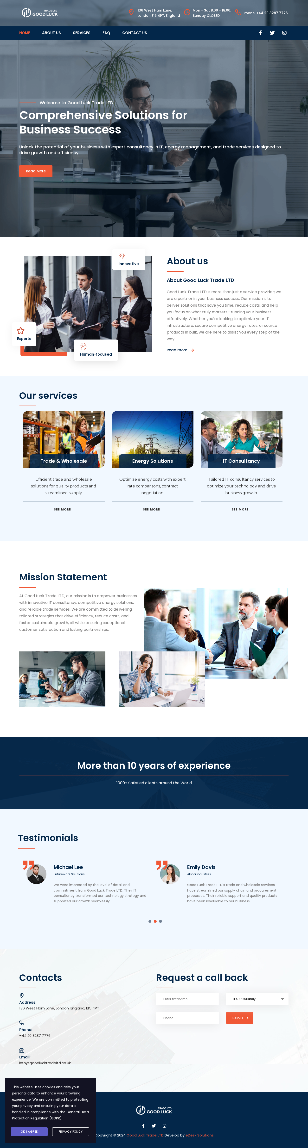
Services (81, 32)
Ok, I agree (29, 1132)
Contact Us (134, 32)
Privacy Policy (71, 1132)
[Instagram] (284, 33)
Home (24, 32)
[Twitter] (272, 33)
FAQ (106, 32)
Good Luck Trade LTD (145, 1135)
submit (238, 1017)
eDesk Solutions (200, 1135)
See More (62, 509)
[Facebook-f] (260, 33)
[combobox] (257, 999)
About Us (51, 32)
